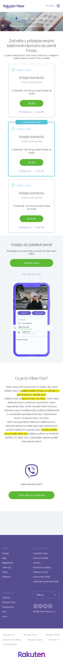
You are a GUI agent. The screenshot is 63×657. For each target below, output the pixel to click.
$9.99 (31, 103)
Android (6, 597)
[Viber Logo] (14, 6)
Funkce (5, 553)
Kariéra (36, 562)
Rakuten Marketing (12, 639)
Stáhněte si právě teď (31, 495)
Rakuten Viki (9, 634)
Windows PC (8, 607)
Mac (4, 611)
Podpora (6, 576)
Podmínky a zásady (42, 567)
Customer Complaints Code (46, 581)
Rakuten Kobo (30, 634)
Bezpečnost (7, 562)
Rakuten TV (54, 639)
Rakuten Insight (35, 639)
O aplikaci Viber (40, 553)
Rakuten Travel (53, 634)
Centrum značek (40, 558)
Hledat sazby (31, 263)
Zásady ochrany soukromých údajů (41, 574)
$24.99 (31, 218)
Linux (4, 616)
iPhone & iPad (8, 602)
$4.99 (31, 162)
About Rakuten (10, 644)
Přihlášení (50, 5)
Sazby (5, 572)
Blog (4, 558)
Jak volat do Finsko (31, 274)
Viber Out (6, 567)
